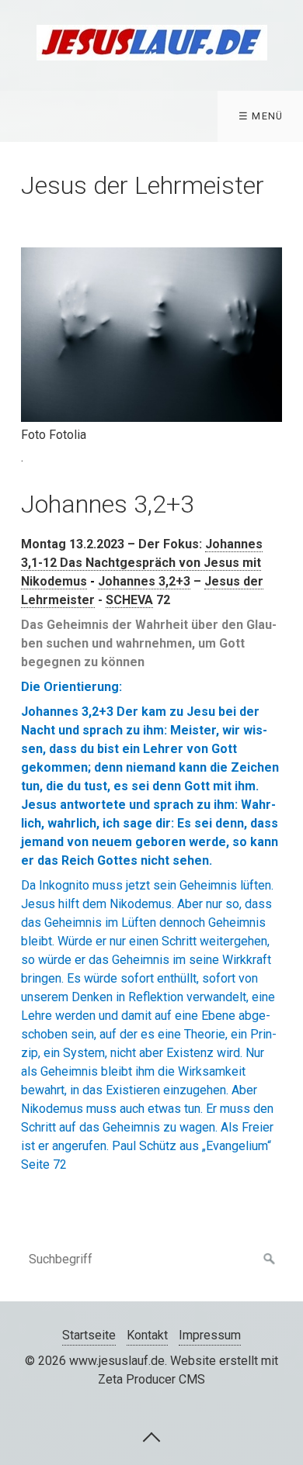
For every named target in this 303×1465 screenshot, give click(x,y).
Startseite (89, 1335)
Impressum (210, 1335)
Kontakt (147, 1335)
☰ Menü (261, 116)
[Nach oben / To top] (151, 1436)
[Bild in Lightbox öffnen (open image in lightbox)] (152, 334)
